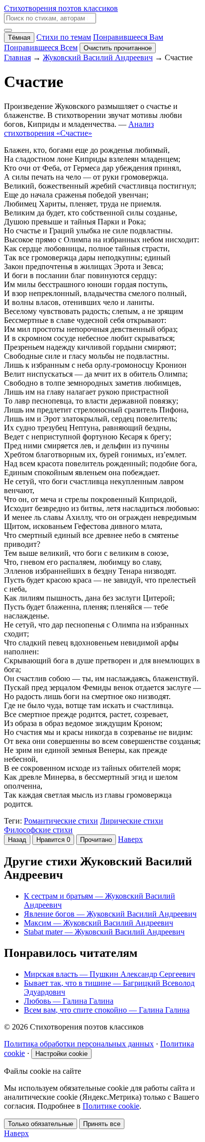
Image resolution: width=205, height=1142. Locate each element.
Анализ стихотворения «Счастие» (79, 128)
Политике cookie (111, 1106)
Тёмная (19, 37)
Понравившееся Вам (128, 37)
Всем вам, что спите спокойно (107, 1010)
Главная (17, 57)
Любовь (68, 1001)
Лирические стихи (131, 821)
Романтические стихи (61, 821)
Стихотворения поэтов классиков (61, 8)
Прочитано (96, 839)
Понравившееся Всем (41, 47)
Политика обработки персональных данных (79, 1043)
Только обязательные (40, 1124)
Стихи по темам (63, 37)
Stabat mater (104, 932)
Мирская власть (109, 974)
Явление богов (110, 914)
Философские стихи (38, 830)
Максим (98, 923)
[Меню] (8, 30)
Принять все (101, 1124)
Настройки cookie (61, 1053)
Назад (17, 839)
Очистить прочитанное (118, 48)
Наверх (130, 839)
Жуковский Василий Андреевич (98, 57)
